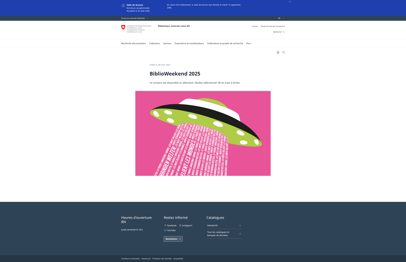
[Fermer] (290, 1)
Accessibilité (178, 258)
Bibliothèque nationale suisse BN (174, 26)
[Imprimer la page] (278, 52)
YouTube (171, 230)
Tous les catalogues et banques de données (218, 234)
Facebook (172, 225)
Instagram (187, 225)
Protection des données (162, 258)
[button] (133, 43)
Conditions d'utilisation (130, 258)
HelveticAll (212, 225)
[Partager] (283, 52)
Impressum (146, 258)
